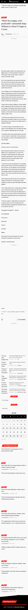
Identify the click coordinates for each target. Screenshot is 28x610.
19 (3, 432)
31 (21, 436)
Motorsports (9, 34)
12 (3, 428)
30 (17, 436)
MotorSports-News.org (19, 607)
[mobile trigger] (2, 2)
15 (14, 428)
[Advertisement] (14, 54)
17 (21, 428)
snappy (16, 311)
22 (14, 432)
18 (24, 428)
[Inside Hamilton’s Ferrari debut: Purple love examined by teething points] (14, 578)
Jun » (5, 439)
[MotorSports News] (14, 2)
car (7, 311)
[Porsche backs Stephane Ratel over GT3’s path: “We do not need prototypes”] (4, 357)
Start (19, 311)
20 (6, 432)
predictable (13, 311)
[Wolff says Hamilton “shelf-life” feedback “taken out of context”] (14, 554)
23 (17, 432)
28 (10, 436)
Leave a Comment (22, 319)
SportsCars (20, 373)
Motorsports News (22, 379)
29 (14, 436)
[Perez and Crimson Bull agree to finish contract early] (14, 479)
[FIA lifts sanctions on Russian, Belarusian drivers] (4, 364)
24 (21, 432)
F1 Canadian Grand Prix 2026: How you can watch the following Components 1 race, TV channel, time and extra (13, 539)
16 (17, 428)
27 (6, 436)
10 (21, 424)
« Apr (2, 439)
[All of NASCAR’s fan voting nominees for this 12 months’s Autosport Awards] (14, 455)
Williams (22, 311)
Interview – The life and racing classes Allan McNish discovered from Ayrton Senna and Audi (17, 370)
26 (3, 436)
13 (6, 428)
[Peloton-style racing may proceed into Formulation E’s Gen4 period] (4, 384)
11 (24, 424)
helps (9, 311)
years (2, 313)
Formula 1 (4, 17)
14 (10, 428)
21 (10, 432)
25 (24, 432)
